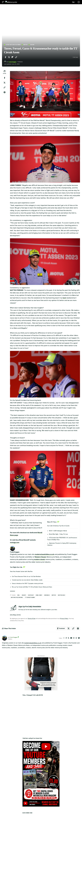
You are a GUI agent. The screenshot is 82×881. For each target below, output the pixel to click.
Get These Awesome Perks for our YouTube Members (26, 576)
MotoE (25, 44)
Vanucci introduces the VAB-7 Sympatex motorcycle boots (27, 583)
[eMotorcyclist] (11, 2)
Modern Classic (40, 557)
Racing (32, 44)
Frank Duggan (12, 61)
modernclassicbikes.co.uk (44, 554)
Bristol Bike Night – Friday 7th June (58, 534)
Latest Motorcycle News (13, 44)
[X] (68, 638)
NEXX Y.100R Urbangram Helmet (58, 531)
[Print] (4, 92)
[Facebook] (66, 638)
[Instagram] (74, 638)
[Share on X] (9, 57)
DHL (19, 595)
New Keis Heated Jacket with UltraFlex (21, 571)
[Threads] (76, 638)
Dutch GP (31, 595)
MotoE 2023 (61, 595)
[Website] (64, 638)
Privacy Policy (64, 618)
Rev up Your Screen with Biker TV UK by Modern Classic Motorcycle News (32, 587)
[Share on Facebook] (5, 57)
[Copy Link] (16, 57)
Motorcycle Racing (17, 597)
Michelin (46, 595)
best (64, 298)
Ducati (24, 595)
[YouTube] (71, 638)
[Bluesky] (79, 638)
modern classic (39, 559)
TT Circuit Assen (30, 597)
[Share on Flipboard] (12, 57)
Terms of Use (31, 618)
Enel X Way (39, 595)
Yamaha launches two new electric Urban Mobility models (27, 580)
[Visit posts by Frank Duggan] (5, 62)
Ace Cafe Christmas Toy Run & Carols (58, 526)
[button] (3, 2)
